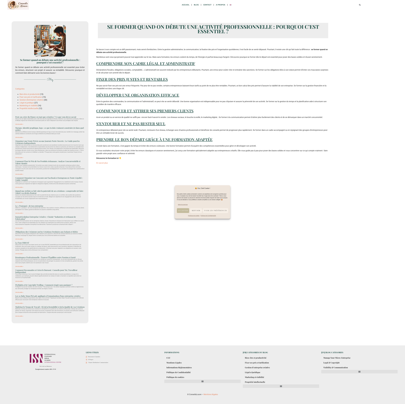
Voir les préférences (215, 210)
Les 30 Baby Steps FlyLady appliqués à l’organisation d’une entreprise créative (47, 296)
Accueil (185, 5)
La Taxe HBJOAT (22, 242)
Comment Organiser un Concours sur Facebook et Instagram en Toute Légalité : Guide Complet (49, 179)
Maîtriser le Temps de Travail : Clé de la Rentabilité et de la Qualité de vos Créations (50, 307)
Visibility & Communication (335, 367)
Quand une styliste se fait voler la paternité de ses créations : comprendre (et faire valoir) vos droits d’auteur (49, 192)
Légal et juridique (27, 103)
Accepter (183, 210)
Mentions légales (211, 394)
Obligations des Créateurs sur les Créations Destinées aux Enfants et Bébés (46, 232)
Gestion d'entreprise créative (31, 100)
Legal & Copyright (331, 362)
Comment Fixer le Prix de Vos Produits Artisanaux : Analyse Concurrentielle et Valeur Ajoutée (47, 162)
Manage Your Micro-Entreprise (336, 358)
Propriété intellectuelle (29, 108)
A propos (220, 5)
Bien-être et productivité (30, 94)
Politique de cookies (193, 215)
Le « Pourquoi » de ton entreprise (29, 206)
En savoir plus (102, 163)
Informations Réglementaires (179, 367)
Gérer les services (183, 204)
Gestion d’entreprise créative (257, 367)
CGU (168, 358)
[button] (359, 4)
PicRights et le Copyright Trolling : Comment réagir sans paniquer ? (43, 285)
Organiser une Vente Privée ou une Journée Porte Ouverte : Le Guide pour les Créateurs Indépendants (47, 142)
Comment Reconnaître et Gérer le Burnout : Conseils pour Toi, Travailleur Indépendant (46, 271)
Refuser (196, 210)
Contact (207, 5)
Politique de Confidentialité (208, 215)
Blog (196, 5)
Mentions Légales (174, 362)
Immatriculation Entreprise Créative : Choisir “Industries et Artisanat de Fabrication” (45, 218)
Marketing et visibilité (28, 105)
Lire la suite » (19, 124)
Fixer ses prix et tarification (31, 97)
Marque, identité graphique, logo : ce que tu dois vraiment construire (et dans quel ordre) (49, 129)
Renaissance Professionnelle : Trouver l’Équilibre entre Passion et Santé (45, 257)
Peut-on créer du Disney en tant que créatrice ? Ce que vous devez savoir (45, 117)
